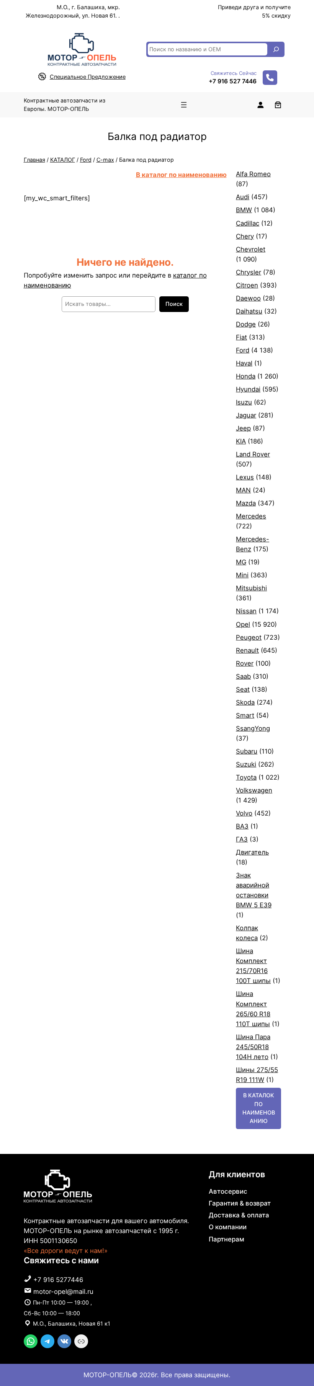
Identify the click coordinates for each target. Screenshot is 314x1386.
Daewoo (248, 298)
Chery (245, 236)
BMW (244, 210)
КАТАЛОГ (62, 159)
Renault (247, 650)
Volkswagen (254, 790)
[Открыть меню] (183, 104)
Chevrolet (250, 249)
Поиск (174, 304)
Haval (244, 363)
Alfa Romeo (253, 174)
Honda (245, 376)
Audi (242, 197)
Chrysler (248, 272)
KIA (241, 441)
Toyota (246, 777)
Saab (243, 676)
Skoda (245, 702)
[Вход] (260, 105)
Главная (34, 159)
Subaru (246, 751)
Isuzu (244, 402)
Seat (243, 689)
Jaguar (246, 415)
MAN (243, 490)
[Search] (276, 49)
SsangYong (253, 728)
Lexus (245, 477)
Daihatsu (249, 311)
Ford (86, 159)
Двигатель (252, 852)
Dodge (246, 324)
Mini (242, 575)
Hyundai (248, 389)
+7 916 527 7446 (233, 81)
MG (241, 562)
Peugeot (249, 637)
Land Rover (253, 454)
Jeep (243, 428)
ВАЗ (242, 826)
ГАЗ (242, 839)
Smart (245, 715)
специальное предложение (88, 76)
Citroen (247, 285)
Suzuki (246, 764)
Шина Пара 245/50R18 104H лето (253, 1047)
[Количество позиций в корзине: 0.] (277, 105)
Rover (244, 663)
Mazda (246, 503)
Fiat (241, 337)
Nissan (246, 611)
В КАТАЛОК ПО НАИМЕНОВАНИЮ (258, 1108)
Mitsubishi (251, 588)
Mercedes (251, 516)
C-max (105, 159)
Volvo (244, 813)
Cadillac (247, 223)
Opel (243, 624)
